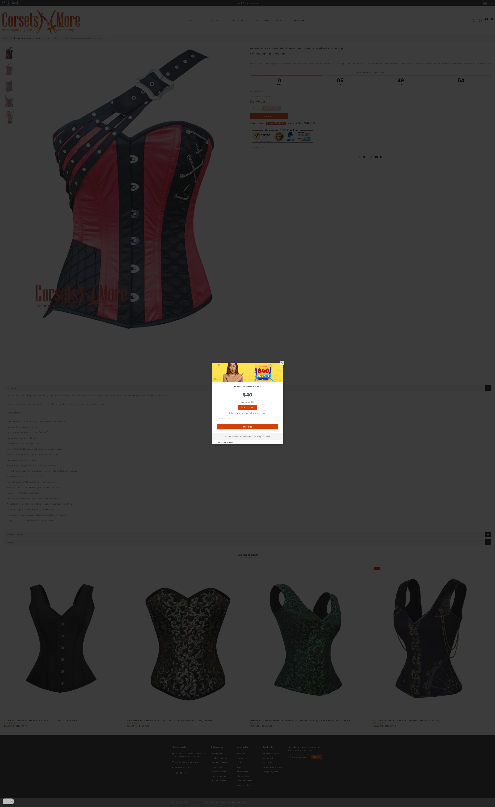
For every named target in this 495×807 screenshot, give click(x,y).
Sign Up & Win (247, 407)
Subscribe (247, 427)
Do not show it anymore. (224, 442)
